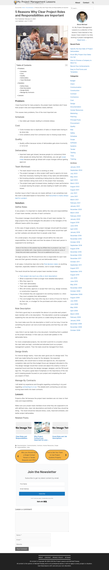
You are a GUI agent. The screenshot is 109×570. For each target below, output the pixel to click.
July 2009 (73, 301)
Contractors (74, 97)
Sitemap (68, 557)
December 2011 (75, 258)
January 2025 (75, 167)
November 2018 (75, 239)
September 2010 (76, 271)
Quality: (22, 75)
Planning (73, 117)
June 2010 (74, 281)
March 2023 (74, 183)
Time (72, 156)
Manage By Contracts (27, 92)
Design (72, 103)
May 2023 (73, 177)
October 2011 (75, 262)
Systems (73, 146)
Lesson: (21, 95)
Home (23, 7)
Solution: (21, 83)
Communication (31, 445)
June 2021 (74, 196)
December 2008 (76, 324)
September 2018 (76, 245)
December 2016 (75, 252)
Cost (72, 100)
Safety (72, 133)
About (77, 3)
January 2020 (75, 219)
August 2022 (74, 186)
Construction (74, 90)
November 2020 (76, 209)
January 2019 (75, 232)
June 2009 (74, 304)
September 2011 (76, 265)
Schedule (73, 136)
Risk (71, 130)
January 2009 (75, 320)
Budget (72, 81)
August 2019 (74, 222)
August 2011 (74, 268)
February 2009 (75, 317)
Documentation (29, 7)
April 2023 (74, 180)
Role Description (25, 88)
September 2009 (76, 294)
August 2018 (74, 249)
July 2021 (73, 193)
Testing (72, 152)
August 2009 (74, 298)
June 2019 (74, 226)
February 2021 (75, 203)
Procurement (74, 123)
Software (73, 143)
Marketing (73, 113)
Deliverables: (24, 78)
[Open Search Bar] (93, 2)
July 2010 (73, 278)
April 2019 (73, 229)
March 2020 (74, 213)
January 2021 (75, 206)
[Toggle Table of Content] (65, 65)
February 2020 (75, 216)
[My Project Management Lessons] (34, 2)
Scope (56, 445)
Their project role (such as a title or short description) (38, 276)
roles (28, 447)
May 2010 (73, 284)
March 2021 (74, 200)
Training (73, 159)
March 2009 (74, 314)
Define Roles (24, 86)
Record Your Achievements (79, 66)
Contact (86, 3)
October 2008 (75, 330)
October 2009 (75, 291)
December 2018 (75, 235)
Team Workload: (25, 80)
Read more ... (82, 40)
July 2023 (73, 173)
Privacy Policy (58, 557)
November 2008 (76, 327)
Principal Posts (75, 120)
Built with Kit (42, 501)
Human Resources (48, 445)
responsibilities (21, 447)
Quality (72, 126)
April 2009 (74, 311)
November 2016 (75, 255)
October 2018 (75, 242)
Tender (72, 149)
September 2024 (76, 170)
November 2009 (76, 288)
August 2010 (74, 275)
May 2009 (73, 307)
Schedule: (23, 71)
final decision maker (51, 264)
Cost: (22, 73)
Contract (39, 445)
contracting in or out (29, 387)
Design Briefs (24, 90)
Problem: (21, 68)
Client (72, 84)
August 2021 (74, 190)
